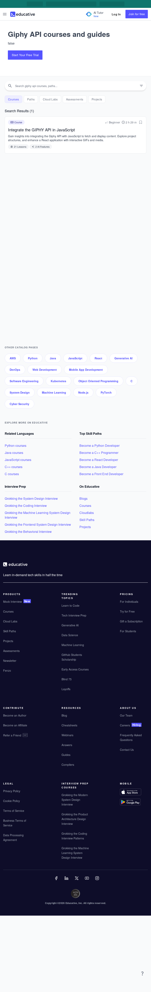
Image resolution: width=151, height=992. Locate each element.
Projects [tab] (97, 99)
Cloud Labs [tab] (50, 99)
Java (53, 358)
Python (33, 358)
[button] (4, 14)
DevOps (15, 370)
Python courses (15, 445)
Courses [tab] (13, 99)
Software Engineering (24, 381)
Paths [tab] (31, 99)
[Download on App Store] (134, 792)
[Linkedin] (67, 881)
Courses (85, 505)
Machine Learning (54, 392)
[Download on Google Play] (134, 802)
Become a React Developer (98, 459)
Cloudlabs (86, 512)
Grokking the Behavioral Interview (28, 531)
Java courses (14, 452)
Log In (116, 14)
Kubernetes (58, 381)
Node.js (83, 392)
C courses (12, 474)
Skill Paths (86, 519)
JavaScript (75, 358)
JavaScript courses (18, 459)
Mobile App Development (86, 370)
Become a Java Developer (97, 466)
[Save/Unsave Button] (140, 122)
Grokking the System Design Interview (31, 498)
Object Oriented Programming (98, 381)
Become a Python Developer (99, 445)
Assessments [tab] (74, 99)
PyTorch (106, 392)
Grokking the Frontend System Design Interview (38, 524)
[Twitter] (77, 881)
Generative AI (123, 358)
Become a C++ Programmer (98, 452)
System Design (20, 392)
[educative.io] (22, 14)
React (98, 358)
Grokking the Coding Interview (26, 505)
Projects (85, 527)
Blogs (83, 498)
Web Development (44, 370)
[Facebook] (57, 881)
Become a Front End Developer (101, 474)
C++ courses (13, 466)
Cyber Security (19, 404)
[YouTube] (87, 881)
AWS (13, 358)
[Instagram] (97, 881)
